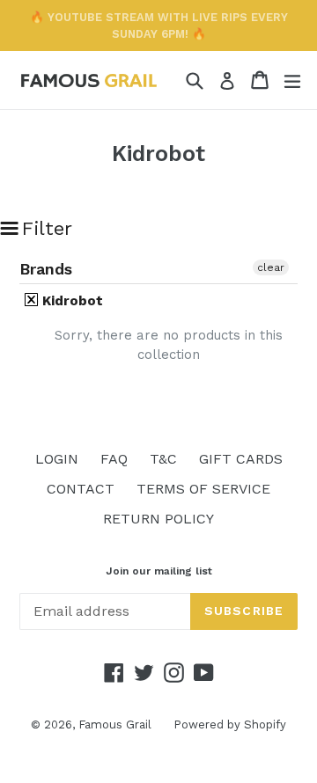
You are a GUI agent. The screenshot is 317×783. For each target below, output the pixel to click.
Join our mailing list (159, 571)
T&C (163, 458)
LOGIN (56, 458)
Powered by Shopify (229, 724)
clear (270, 267)
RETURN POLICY (158, 518)
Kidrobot (71, 300)
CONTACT (80, 488)
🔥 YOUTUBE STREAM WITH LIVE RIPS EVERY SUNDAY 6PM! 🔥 (159, 25)
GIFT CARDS (241, 458)
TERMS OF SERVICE (203, 488)
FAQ (114, 458)
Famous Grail (114, 724)
